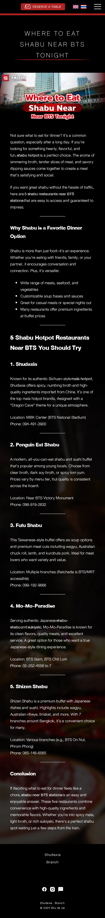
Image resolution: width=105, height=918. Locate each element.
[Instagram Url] (52, 890)
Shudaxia (53, 855)
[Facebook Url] (44, 890)
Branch (52, 862)
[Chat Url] (60, 890)
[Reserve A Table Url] (43, 6)
